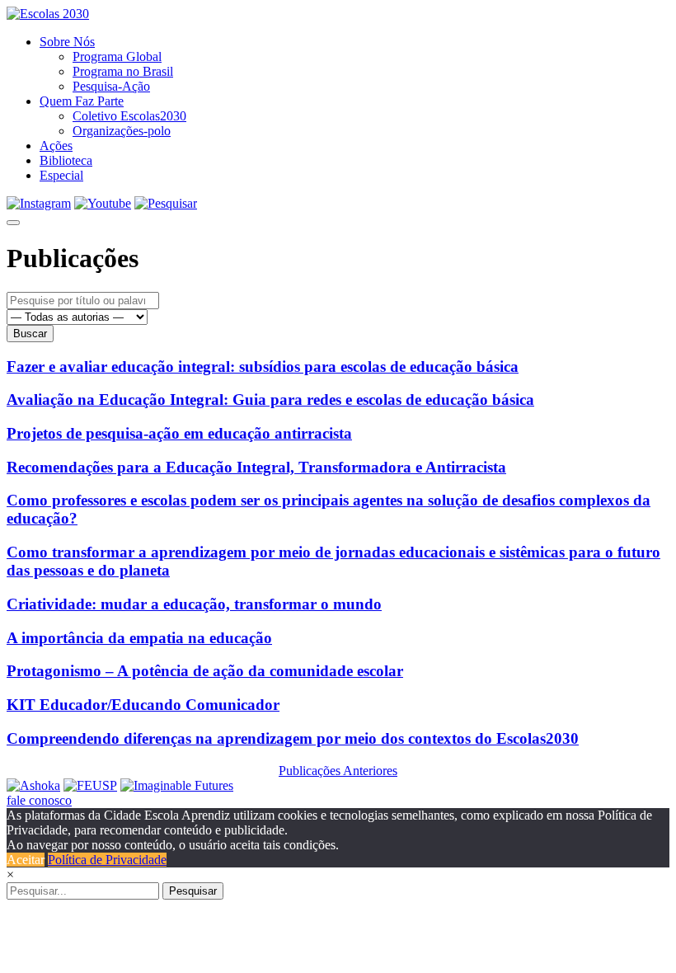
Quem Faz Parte (82, 101)
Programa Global (117, 56)
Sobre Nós (67, 42)
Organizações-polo (122, 131)
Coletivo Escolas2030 (129, 116)
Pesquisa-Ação (111, 86)
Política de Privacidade (107, 860)
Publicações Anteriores (338, 771)
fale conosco (39, 800)
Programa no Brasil (123, 71)
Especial (61, 175)
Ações (56, 146)
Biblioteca (66, 160)
